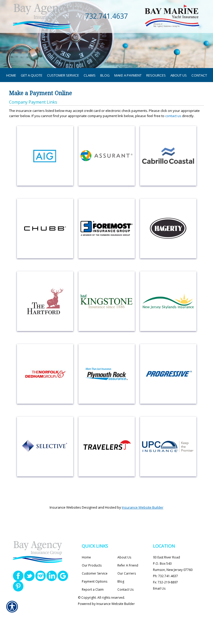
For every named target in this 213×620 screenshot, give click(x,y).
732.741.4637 (106, 16)
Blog (120, 581)
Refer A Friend (127, 565)
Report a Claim (93, 589)
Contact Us (125, 589)
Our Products (92, 565)
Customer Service (95, 573)
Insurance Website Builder (142, 507)
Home (86, 557)
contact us (173, 115)
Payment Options (94, 581)
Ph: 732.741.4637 (165, 576)
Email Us (159, 588)
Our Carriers (126, 573)
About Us (124, 557)
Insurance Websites (65, 507)
